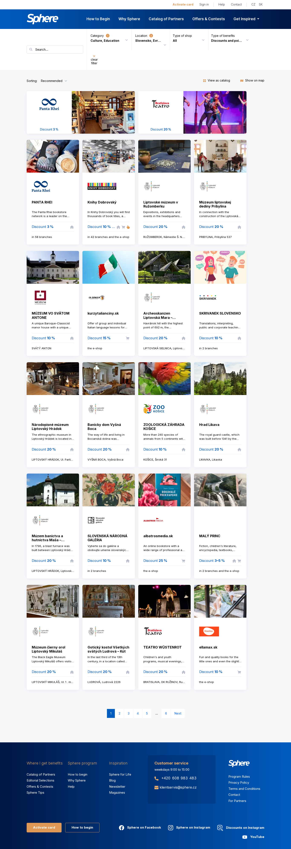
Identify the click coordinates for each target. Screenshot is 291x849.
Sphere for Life (120, 774)
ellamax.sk (208, 647)
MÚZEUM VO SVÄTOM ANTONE (50, 315)
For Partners (237, 801)
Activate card (183, 4)
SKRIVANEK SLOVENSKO (220, 313)
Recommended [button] (51, 81)
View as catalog (218, 80)
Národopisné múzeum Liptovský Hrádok (50, 426)
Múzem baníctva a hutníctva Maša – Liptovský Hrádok (47, 540)
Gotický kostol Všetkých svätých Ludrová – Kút (108, 649)
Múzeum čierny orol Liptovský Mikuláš (48, 649)
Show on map (254, 80)
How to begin (77, 774)
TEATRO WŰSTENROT (162, 647)
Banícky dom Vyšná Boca (104, 426)
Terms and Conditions (244, 789)
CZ (253, 4)
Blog (112, 780)
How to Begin (98, 19)
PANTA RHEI (42, 202)
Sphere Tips (35, 792)
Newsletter (117, 787)
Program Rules (239, 777)
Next (177, 713)
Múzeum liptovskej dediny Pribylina (215, 204)
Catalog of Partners (166, 19)
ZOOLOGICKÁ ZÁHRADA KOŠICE (163, 426)
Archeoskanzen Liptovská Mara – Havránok (157, 317)
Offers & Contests (208, 19)
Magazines (117, 792)
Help (221, 4)
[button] (187, 39)
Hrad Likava (209, 424)
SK (261, 4)
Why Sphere (129, 19)
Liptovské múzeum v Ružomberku (160, 204)
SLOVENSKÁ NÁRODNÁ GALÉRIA (107, 538)
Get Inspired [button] (244, 19)
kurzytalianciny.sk (103, 313)
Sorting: (32, 81)
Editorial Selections (40, 780)
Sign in (204, 4)
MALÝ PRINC (209, 536)
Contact (236, 4)
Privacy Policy (238, 782)
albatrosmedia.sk (158, 536)
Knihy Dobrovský (102, 202)
